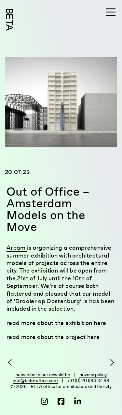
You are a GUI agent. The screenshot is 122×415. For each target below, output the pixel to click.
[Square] (61, 401)
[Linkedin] (76, 401)
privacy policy (93, 375)
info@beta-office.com (35, 380)
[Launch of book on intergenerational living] (110, 362)
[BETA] (9, 20)
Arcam (17, 247)
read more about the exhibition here (56, 323)
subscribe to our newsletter (43, 375)
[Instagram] (45, 401)
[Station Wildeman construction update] (12, 362)
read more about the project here (53, 337)
